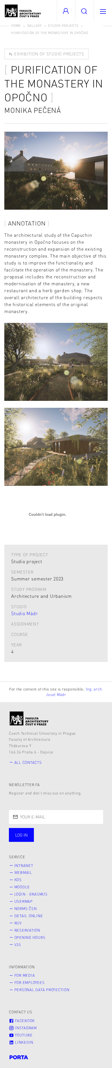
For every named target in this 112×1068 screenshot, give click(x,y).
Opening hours (30, 937)
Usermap (23, 901)
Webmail (23, 872)
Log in (21, 835)
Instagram (25, 1028)
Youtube (23, 1035)
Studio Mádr (24, 613)
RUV (18, 923)
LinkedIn (23, 1042)
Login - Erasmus (31, 894)
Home (16, 25)
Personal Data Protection (41, 989)
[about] (29, 718)
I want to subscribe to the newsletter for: (55, 835)
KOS (18, 879)
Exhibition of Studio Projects (48, 53)
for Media (24, 975)
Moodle (22, 887)
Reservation (27, 930)
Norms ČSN (25, 908)
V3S (17, 944)
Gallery (34, 25)
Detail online (28, 915)
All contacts (28, 762)
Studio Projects (63, 25)
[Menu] (103, 11)
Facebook (24, 1020)
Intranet (23, 865)
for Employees (29, 982)
